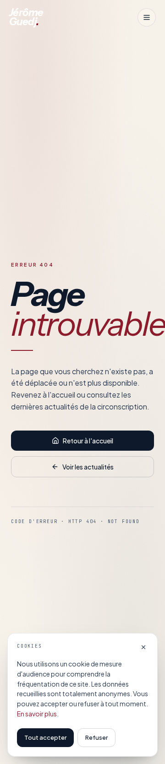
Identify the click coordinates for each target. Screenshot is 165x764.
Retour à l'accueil (88, 441)
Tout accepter (45, 737)
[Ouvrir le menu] (147, 17)
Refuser (96, 737)
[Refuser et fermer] (143, 647)
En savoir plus (37, 713)
